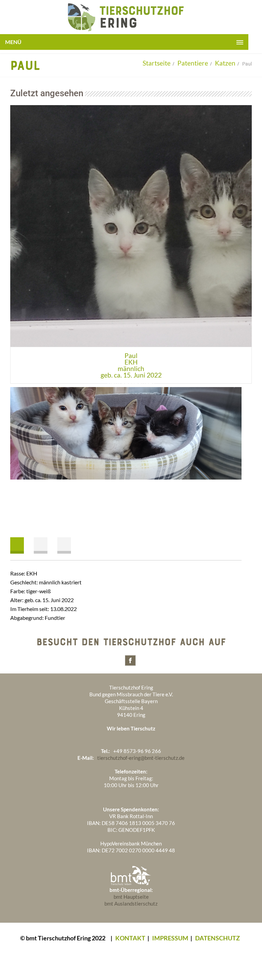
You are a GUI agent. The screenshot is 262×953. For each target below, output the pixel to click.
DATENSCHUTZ (217, 938)
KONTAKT (130, 938)
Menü (13, 42)
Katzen (225, 63)
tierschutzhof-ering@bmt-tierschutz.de (141, 758)
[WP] (124, 31)
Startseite (157, 63)
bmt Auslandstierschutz (131, 903)
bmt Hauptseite (131, 897)
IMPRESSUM (170, 938)
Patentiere (192, 63)
